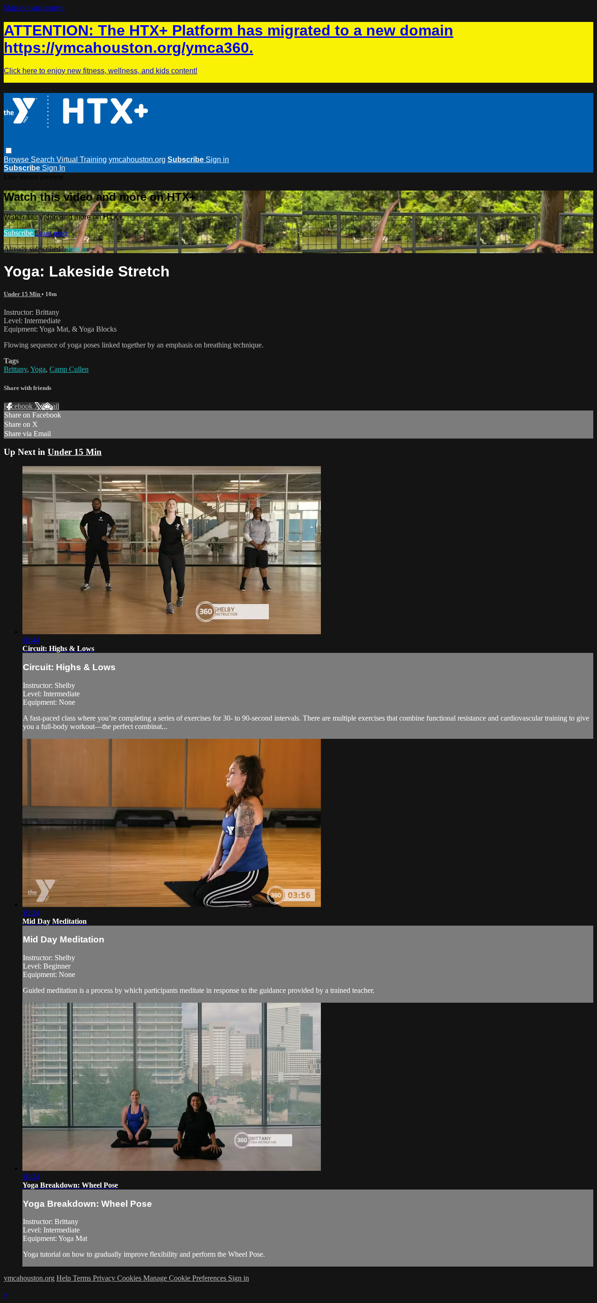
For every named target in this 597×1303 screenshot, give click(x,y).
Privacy (105, 1278)
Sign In (53, 168)
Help (64, 1278)
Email (50, 406)
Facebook (19, 406)
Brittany (15, 369)
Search (43, 159)
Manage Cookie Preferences (185, 1278)
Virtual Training (81, 159)
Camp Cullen (69, 369)
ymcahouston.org (137, 159)
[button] (9, 151)
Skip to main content (34, 8)
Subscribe (19, 233)
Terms (83, 1278)
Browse (17, 159)
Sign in (217, 159)
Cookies (130, 1278)
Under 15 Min (23, 293)
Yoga (38, 369)
